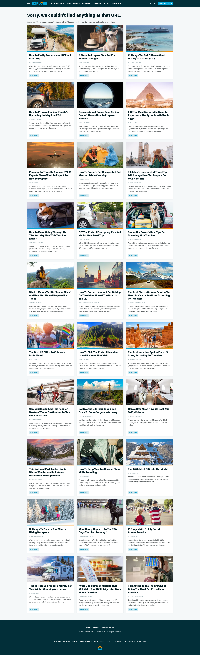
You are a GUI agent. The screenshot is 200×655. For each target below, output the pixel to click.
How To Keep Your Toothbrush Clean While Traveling (99, 471)
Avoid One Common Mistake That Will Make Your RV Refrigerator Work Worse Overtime (100, 589)
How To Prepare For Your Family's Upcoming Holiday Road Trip (48, 114)
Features (116, 3)
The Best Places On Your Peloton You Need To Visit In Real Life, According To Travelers (149, 295)
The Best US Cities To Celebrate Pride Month (47, 354)
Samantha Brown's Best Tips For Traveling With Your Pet (147, 234)
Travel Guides (72, 3)
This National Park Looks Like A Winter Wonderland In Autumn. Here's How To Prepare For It (47, 472)
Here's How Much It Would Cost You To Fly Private (148, 411)
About (88, 628)
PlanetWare (142, 641)
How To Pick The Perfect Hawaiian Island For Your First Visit (98, 354)
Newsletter (166, 3)
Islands (118, 641)
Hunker (109, 641)
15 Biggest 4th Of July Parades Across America (145, 531)
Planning (86, 3)
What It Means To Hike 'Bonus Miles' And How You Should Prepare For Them (50, 295)
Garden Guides (86, 641)
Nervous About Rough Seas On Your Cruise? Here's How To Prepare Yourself (99, 115)
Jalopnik (66, 641)
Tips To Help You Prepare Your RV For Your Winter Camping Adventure (50, 587)
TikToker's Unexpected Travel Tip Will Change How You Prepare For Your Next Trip (147, 175)
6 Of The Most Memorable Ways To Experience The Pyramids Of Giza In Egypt (148, 115)
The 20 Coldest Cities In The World (148, 469)
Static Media (89, 632)
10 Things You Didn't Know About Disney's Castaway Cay (146, 57)
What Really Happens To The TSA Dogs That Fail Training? (98, 531)
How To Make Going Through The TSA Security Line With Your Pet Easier (48, 235)
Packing (97, 3)
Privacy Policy (108, 628)
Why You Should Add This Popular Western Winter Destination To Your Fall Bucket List (49, 412)
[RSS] (155, 3)
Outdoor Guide (129, 641)
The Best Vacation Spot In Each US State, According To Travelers (148, 354)
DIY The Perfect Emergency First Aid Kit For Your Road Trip (100, 234)
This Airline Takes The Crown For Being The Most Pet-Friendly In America (147, 589)
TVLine (75, 641)
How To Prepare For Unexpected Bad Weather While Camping (100, 174)
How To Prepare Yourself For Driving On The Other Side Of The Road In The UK (100, 295)
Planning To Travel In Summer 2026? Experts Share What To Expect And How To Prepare (50, 175)
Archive (96, 628)
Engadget (57, 641)
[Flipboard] (151, 3)
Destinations (57, 3)
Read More (33, 75)
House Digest (99, 641)
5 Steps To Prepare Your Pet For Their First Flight (97, 57)
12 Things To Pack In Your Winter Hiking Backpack (47, 531)
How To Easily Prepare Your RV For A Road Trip (50, 57)
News (106, 3)
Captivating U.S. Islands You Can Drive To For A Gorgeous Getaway (98, 411)
